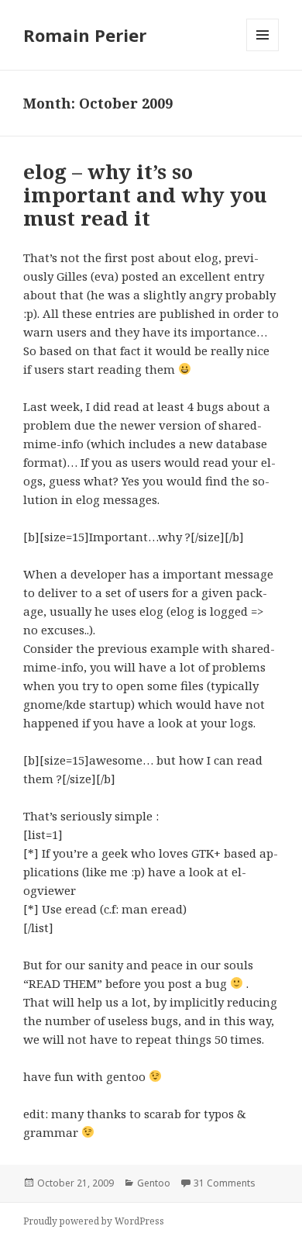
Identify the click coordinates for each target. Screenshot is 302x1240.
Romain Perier (84, 35)
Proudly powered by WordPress (93, 1221)
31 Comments (225, 1183)
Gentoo (153, 1183)
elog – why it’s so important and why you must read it (145, 194)
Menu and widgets (263, 50)
